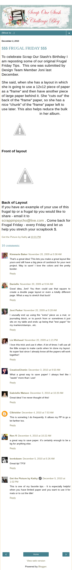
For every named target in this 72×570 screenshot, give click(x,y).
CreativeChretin (18, 369)
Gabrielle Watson (19, 393)
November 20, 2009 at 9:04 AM (36, 284)
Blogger (42, 566)
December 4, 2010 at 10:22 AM (34, 435)
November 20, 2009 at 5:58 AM (45, 254)
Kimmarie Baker (18, 254)
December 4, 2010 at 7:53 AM (38, 412)
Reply (13, 273)
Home (36, 554)
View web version (36, 560)
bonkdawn (16, 458)
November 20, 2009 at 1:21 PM (41, 340)
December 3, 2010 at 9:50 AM (44, 369)
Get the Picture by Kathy (24, 478)
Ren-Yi (13, 435)
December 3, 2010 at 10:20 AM (46, 393)
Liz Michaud (17, 340)
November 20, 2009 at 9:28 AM (40, 310)
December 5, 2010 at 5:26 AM (39, 458)
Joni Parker (16, 310)
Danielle (14, 284)
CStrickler (15, 412)
